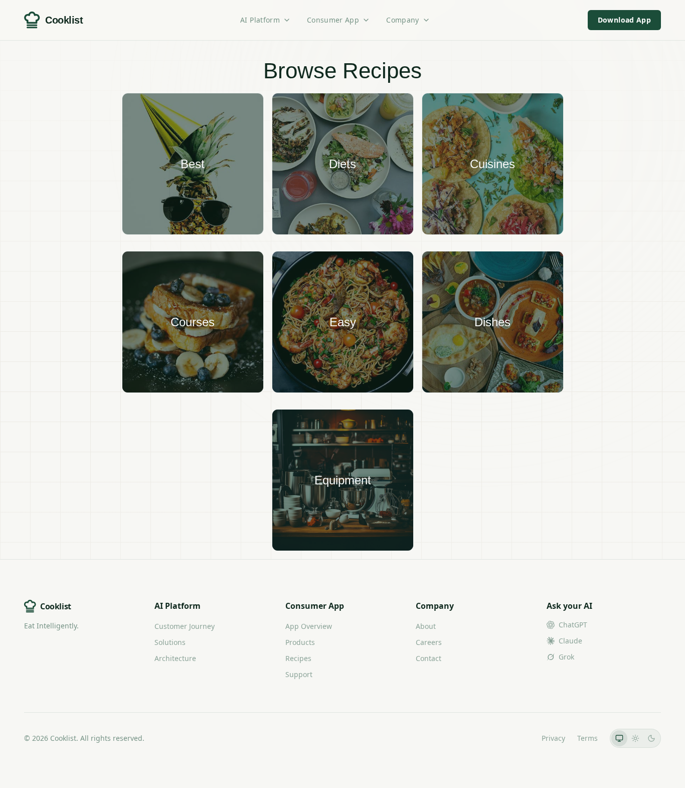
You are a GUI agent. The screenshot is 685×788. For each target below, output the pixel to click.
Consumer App (333, 20)
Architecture (175, 658)
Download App (624, 20)
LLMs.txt (516, 738)
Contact (428, 658)
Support (298, 674)
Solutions (170, 642)
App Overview (308, 626)
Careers (429, 642)
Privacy (553, 738)
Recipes (298, 658)
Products (300, 642)
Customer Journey (184, 626)
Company (402, 20)
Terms (587, 738)
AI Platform (260, 20)
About (426, 626)
